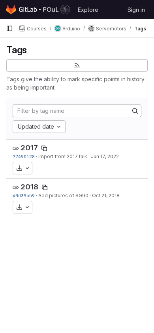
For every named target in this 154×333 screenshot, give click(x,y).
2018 (29, 186)
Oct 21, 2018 (106, 195)
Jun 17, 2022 (105, 156)
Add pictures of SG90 (63, 195)
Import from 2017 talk (62, 156)
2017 (29, 147)
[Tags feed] (77, 65)
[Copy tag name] (44, 148)
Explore (88, 9)
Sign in (136, 9)
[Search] (135, 111)
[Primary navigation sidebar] (9, 28)
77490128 (24, 156)
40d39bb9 (24, 195)
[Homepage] (37, 9)
